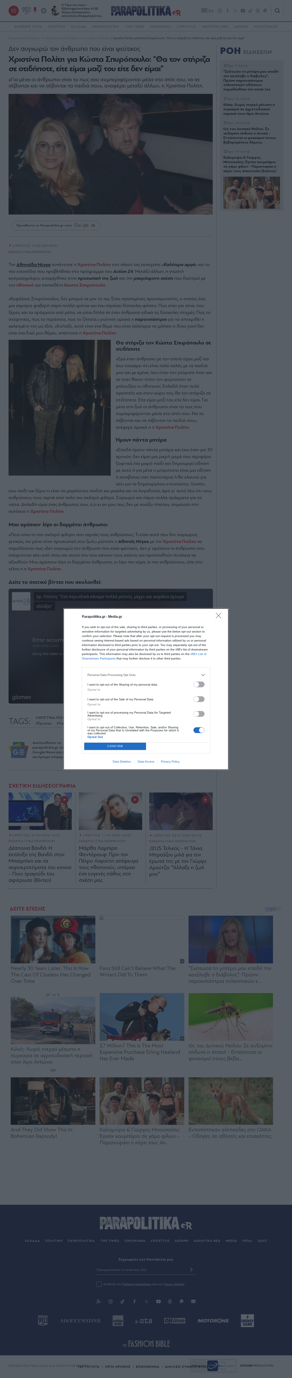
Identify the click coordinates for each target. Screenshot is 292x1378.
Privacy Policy (170, 761)
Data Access (146, 761)
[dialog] (146, 689)
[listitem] (146, 675)
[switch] (199, 684)
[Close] (220, 617)
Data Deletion (122, 761)
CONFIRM (115, 746)
